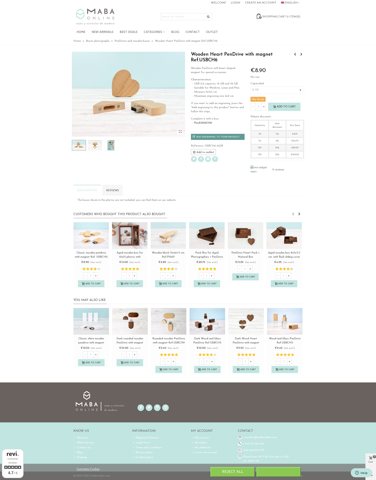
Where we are (85, 442)
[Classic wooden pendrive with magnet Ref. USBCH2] (91, 235)
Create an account (205, 452)
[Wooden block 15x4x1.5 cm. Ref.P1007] (168, 235)
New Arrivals (102, 32)
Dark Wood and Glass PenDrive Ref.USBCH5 (207, 340)
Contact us (83, 447)
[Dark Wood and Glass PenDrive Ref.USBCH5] (207, 321)
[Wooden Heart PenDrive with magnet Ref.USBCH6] (180, 132)
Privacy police (144, 452)
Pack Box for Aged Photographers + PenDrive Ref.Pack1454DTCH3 (207, 257)
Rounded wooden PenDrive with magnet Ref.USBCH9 (168, 340)
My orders (200, 442)
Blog (175, 32)
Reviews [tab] (112, 190)
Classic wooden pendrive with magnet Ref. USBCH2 (91, 254)
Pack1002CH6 (203, 122)
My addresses (202, 447)
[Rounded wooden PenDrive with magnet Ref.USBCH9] (168, 321)
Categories (153, 32)
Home (81, 32)
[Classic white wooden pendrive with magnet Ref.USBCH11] (91, 321)
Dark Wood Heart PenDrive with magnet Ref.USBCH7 (246, 342)
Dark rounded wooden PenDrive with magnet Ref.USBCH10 (130, 342)
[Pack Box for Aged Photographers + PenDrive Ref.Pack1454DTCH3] (207, 235)
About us (82, 437)
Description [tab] (87, 190)
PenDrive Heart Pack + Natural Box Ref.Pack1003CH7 (245, 257)
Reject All (232, 472)
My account (201, 437)
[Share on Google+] (208, 159)
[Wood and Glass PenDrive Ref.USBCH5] (285, 321)
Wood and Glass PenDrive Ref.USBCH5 (285, 340)
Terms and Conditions (149, 447)
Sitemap (82, 457)
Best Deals (128, 32)
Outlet (212, 32)
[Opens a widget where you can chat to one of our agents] (361, 473)
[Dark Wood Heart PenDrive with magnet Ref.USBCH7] (301, 55)
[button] (293, 214)
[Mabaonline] (95, 17)
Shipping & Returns (147, 437)
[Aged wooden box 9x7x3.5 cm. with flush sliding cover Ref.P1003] (284, 235)
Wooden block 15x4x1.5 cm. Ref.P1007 (168, 254)
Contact (192, 32)
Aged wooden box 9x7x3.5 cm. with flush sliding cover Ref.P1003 (284, 257)
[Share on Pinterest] (215, 159)
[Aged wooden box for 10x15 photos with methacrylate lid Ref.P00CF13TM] (129, 235)
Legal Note (143, 442)
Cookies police (144, 457)
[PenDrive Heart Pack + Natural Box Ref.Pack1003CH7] (245, 235)
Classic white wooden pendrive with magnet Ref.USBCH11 (91, 342)
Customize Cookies (88, 469)
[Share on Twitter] (194, 159)
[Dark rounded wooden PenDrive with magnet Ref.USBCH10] (295, 55)
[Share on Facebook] (201, 159)
